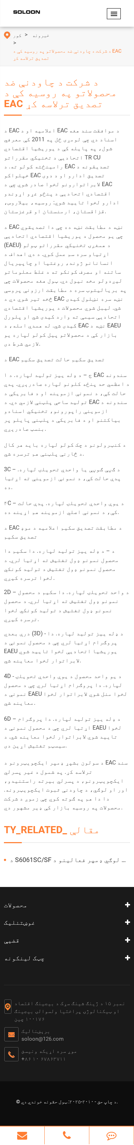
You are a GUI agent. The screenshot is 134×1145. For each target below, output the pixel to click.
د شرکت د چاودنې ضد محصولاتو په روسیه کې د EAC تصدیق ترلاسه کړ (67, 54)
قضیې (12, 940)
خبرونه (40, 35)
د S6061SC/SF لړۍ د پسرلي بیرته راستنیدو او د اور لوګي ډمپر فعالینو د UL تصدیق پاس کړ (70, 859)
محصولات (16, 905)
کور (17, 35)
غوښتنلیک (19, 922)
